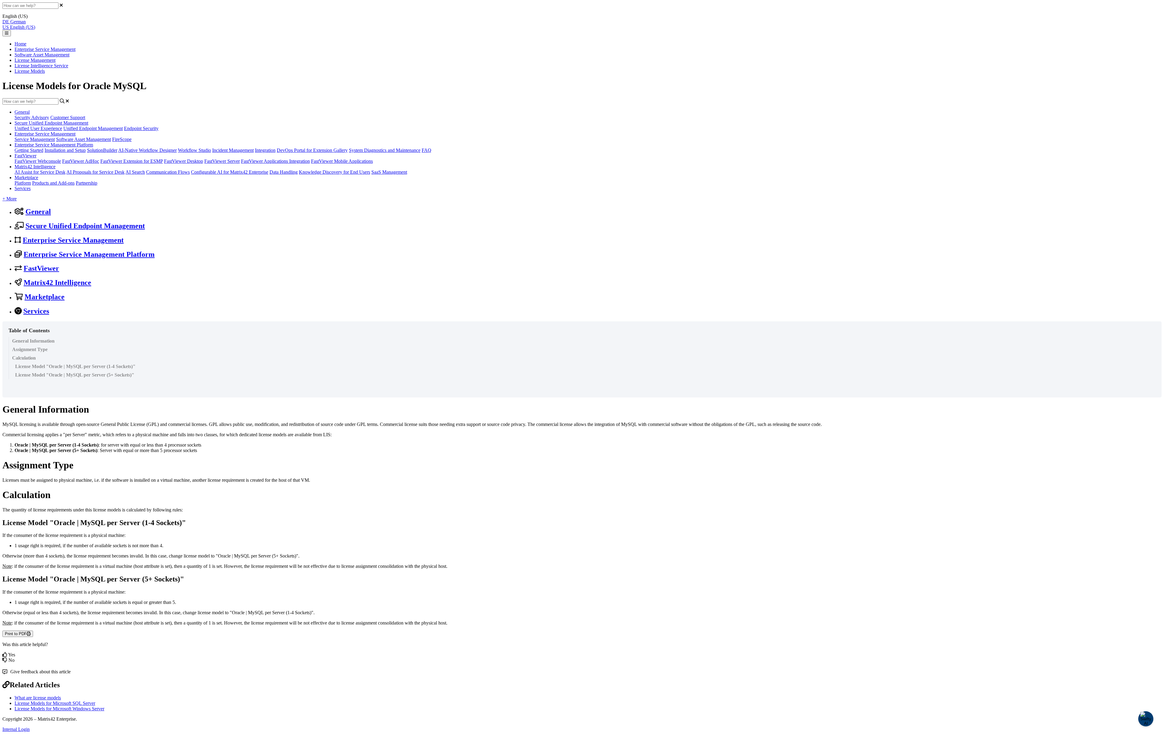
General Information (33, 340)
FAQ (426, 150)
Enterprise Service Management (45, 49)
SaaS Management (389, 172)
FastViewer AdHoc (80, 161)
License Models (30, 71)
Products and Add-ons (53, 183)
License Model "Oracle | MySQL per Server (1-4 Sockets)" (75, 366)
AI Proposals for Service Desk (95, 172)
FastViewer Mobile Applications (342, 161)
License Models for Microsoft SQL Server (55, 703)
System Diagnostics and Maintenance (384, 150)
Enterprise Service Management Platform (54, 144)
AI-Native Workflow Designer (147, 150)
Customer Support (67, 117)
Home (20, 43)
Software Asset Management (42, 54)
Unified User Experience (38, 128)
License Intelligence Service (41, 65)
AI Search (135, 172)
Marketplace (26, 177)
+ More (9, 198)
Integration (265, 150)
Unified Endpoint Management (93, 128)
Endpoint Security (141, 128)
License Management (35, 60)
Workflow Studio (194, 150)
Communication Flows (168, 172)
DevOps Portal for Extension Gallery (312, 150)
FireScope (122, 139)
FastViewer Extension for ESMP (131, 161)
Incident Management (233, 150)
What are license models (38, 697)
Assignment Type (30, 349)
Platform (23, 183)
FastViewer (25, 155)
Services (23, 188)
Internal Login (16, 729)
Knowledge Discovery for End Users (334, 172)
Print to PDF (16, 633)
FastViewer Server (222, 161)
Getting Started (29, 150)
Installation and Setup (65, 150)
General (22, 112)
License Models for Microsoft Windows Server (59, 708)
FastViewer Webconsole (38, 161)
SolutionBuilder (102, 150)
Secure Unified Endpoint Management (51, 123)
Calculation (24, 357)
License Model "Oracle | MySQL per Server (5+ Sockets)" (74, 374)
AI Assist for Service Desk (40, 172)
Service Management (35, 139)
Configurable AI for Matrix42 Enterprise (229, 172)
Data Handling (283, 172)
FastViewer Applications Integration (275, 161)
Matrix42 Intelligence (35, 166)
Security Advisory (32, 117)
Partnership (86, 183)
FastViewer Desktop (183, 161)
